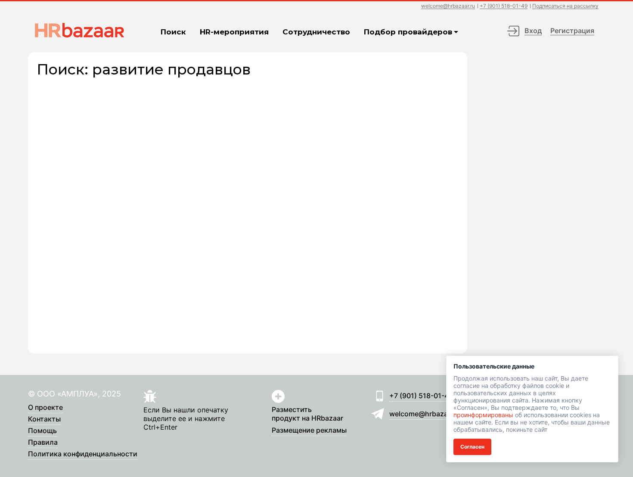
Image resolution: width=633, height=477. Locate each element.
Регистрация (572, 30)
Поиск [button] (173, 32)
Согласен (472, 446)
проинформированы (483, 414)
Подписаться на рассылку (565, 6)
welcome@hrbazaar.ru (448, 6)
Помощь (42, 431)
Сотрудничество (316, 32)
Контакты (44, 419)
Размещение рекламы (309, 430)
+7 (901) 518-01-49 (504, 6)
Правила (43, 442)
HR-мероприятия (234, 32)
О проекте (45, 408)
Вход (533, 30)
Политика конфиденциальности (82, 454)
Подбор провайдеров (408, 32)
